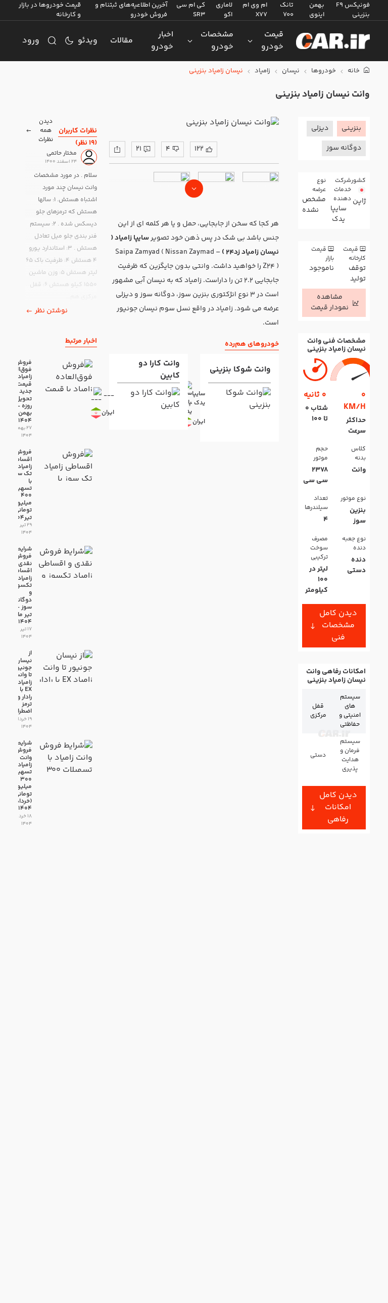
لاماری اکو (224, 10)
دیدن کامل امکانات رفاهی (338, 807)
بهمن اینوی (316, 10)
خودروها (323, 71)
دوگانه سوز (343, 148)
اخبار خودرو (162, 40)
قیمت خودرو (272, 40)
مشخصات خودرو (217, 40)
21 (138, 149)
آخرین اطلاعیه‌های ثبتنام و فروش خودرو (131, 10)
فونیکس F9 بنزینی (353, 10)
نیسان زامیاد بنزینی (216, 71)
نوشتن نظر (51, 310)
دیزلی (319, 128)
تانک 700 (287, 10)
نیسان (291, 71)
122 (199, 149)
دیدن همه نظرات (45, 131)
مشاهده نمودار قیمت (330, 302)
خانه (354, 71)
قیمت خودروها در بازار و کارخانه (50, 10)
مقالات (121, 40)
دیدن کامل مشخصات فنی (338, 625)
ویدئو (88, 40)
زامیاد (262, 71)
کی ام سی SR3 (190, 10)
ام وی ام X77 (255, 10)
